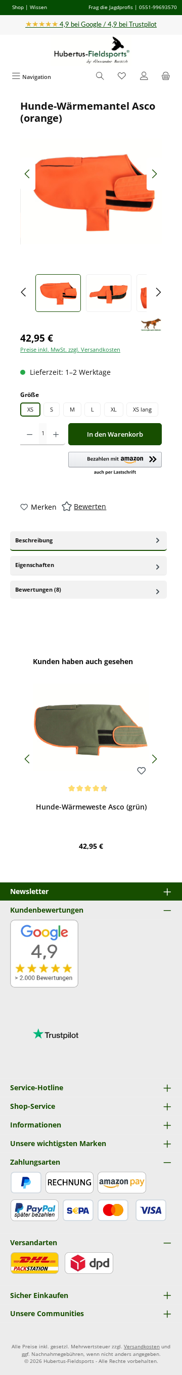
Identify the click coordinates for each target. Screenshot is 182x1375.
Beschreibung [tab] (34, 540)
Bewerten (90, 506)
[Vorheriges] (27, 173)
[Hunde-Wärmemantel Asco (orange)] (91, 191)
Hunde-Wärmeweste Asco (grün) (91, 807)
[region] (91, 206)
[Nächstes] (154, 173)
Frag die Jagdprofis (110, 7)
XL (114, 409)
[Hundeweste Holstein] (151, 325)
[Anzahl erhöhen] (56, 434)
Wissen (38, 7)
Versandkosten (142, 1346)
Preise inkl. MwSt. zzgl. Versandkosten (70, 349)
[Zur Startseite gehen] (91, 50)
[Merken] (141, 771)
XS (30, 409)
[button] (115, 464)
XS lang (142, 409)
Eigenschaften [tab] (34, 565)
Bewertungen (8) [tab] (38, 589)
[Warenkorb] (166, 76)
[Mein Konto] (144, 76)
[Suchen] (100, 76)
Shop (18, 7)
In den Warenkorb (115, 434)
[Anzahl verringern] (29, 434)
